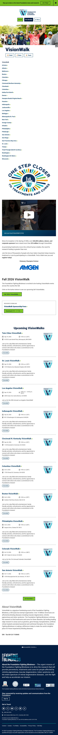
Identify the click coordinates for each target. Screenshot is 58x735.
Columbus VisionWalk (11, 466)
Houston (4, 101)
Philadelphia (6, 128)
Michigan (5, 113)
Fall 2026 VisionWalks (11, 294)
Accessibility (23, 725)
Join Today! (45, 3)
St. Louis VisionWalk (10, 361)
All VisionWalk (28, 598)
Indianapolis (6, 104)
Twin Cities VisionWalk (11, 333)
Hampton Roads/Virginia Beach (11, 98)
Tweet (29, 55)
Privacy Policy (32, 725)
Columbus (5, 89)
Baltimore (5, 71)
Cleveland (5, 86)
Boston (4, 74)
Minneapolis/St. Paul (8, 116)
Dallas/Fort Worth (7, 92)
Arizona (4, 65)
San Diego (5, 138)
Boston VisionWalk (10, 494)
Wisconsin (5, 159)
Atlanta (4, 68)
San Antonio (5, 134)
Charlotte (5, 77)
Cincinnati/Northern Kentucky (11, 83)
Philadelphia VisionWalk (12, 521)
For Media (16, 725)
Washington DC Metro (8, 156)
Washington (5, 153)
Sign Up (6, 698)
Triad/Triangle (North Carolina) (11, 150)
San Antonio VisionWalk (12, 570)
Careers (10, 725)
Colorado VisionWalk (11, 549)
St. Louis (4, 144)
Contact (4, 725)
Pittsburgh (5, 131)
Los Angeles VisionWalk (12, 388)
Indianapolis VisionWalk (12, 411)
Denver (4, 95)
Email (10, 55)
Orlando (4, 125)
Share (20, 56)
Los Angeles (6, 110)
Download (14, 311)
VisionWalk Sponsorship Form (15, 306)
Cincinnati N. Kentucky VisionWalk (16, 439)
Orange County (6, 122)
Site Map (39, 725)
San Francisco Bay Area (9, 141)
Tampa (4, 147)
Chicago (4, 80)
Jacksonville (6, 107)
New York (5, 119)
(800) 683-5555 (7, 712)
